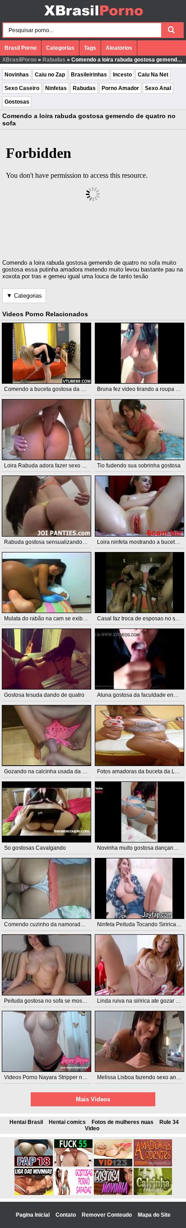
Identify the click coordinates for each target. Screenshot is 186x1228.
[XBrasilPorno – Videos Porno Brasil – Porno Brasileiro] (93, 17)
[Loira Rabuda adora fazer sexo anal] (46, 429)
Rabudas (53, 60)
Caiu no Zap (50, 74)
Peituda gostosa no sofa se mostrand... (51, 1001)
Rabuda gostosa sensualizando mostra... (54, 542)
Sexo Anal (158, 88)
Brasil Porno (21, 48)
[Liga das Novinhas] (33, 1193)
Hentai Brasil (26, 1122)
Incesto (122, 74)
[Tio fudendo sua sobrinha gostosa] (139, 429)
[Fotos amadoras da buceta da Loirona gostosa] (139, 735)
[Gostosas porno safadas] (73, 1193)
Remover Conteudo (107, 1215)
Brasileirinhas (89, 74)
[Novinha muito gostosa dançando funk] (139, 811)
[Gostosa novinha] (113, 1193)
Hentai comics (67, 1122)
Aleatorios (119, 48)
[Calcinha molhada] (153, 1193)
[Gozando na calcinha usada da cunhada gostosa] (46, 735)
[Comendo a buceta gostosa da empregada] (46, 353)
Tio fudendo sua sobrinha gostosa (139, 465)
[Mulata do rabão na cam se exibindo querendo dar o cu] (46, 582)
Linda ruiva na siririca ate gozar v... (139, 1001)
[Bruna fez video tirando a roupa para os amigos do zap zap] (139, 353)
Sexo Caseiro (22, 88)
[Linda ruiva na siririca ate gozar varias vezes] (139, 964)
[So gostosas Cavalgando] (46, 811)
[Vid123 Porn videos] (113, 1164)
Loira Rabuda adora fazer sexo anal (48, 465)
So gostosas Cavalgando (35, 848)
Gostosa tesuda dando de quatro (44, 695)
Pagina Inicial (33, 1215)
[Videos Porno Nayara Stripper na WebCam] (46, 1041)
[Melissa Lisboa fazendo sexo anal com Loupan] (139, 1041)
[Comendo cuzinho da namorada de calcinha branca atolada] (46, 888)
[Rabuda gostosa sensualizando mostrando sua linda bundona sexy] (46, 506)
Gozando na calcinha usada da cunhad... (54, 771)
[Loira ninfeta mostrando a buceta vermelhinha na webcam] (139, 506)
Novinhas (17, 74)
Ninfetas (56, 88)
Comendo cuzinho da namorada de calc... (55, 924)
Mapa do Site (154, 1215)
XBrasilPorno (19, 60)
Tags (90, 48)
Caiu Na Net (153, 74)
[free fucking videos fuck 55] (73, 1164)
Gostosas (17, 102)
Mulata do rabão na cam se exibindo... (51, 618)
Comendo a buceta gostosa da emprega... (55, 389)
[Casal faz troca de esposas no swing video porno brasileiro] (139, 582)
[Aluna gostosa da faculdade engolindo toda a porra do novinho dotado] (139, 659)
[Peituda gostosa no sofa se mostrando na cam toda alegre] (46, 964)
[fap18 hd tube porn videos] (33, 1164)
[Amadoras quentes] (153, 1164)
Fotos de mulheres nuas (122, 1122)
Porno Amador (120, 88)
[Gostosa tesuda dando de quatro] (46, 659)
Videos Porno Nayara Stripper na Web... (53, 1077)
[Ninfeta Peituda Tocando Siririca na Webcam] (139, 888)
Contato (66, 1215)
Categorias (60, 48)
